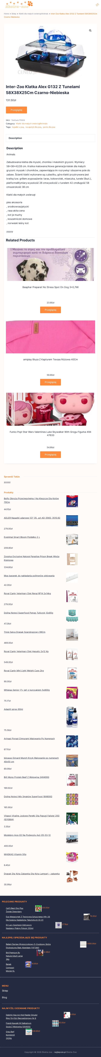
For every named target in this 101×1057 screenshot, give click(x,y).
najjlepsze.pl (60, 1052)
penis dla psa (49, 127)
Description (15, 138)
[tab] (50, 138)
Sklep (5, 991)
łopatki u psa (18, 127)
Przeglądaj (16, 110)
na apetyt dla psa (33, 127)
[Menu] (97, 5)
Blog (4, 997)
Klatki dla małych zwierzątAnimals (31, 123)
